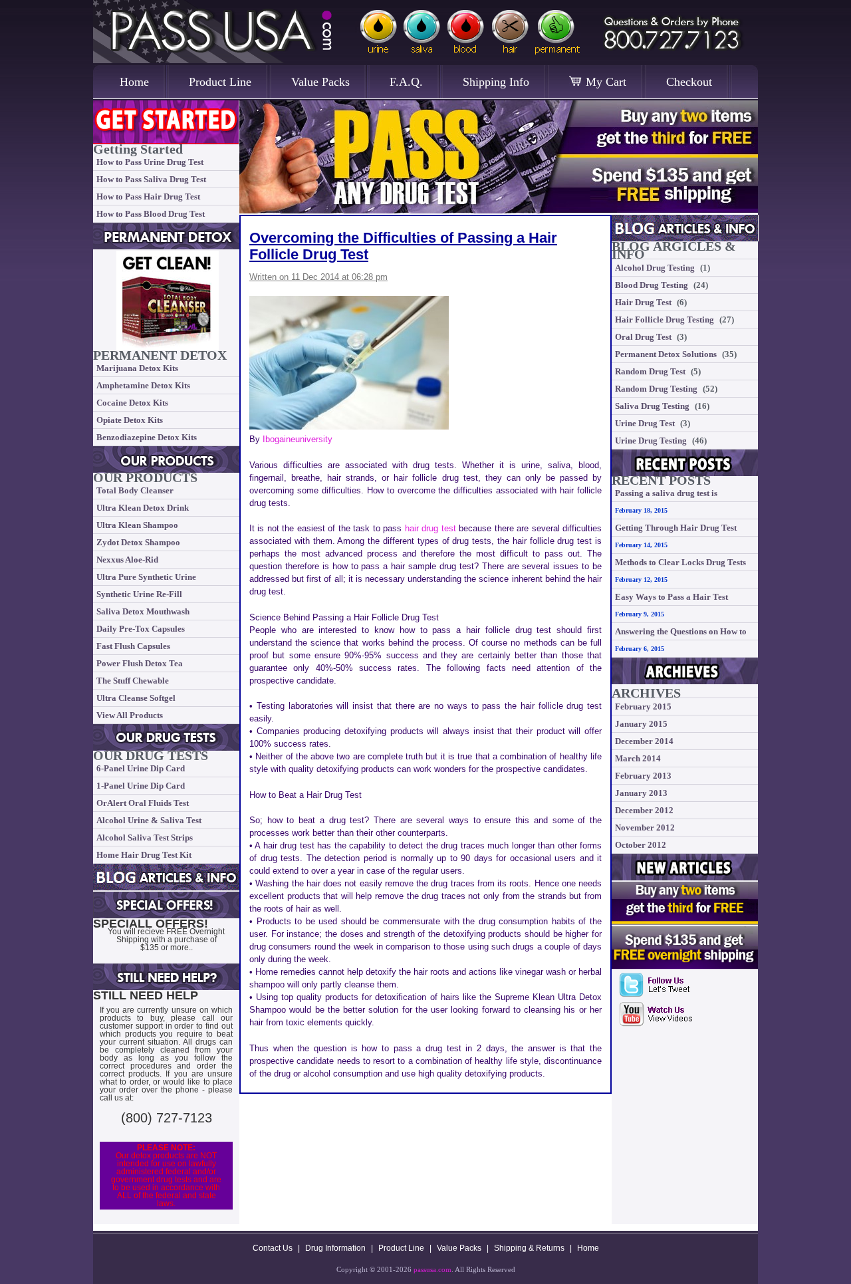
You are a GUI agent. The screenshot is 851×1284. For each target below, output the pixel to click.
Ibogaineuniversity (297, 439)
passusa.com (432, 1269)
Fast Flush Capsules (133, 646)
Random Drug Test (650, 371)
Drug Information (335, 1248)
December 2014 (644, 741)
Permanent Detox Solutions (666, 354)
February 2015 (643, 706)
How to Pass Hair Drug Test (148, 196)
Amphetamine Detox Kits (143, 385)
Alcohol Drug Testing (655, 268)
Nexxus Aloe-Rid (127, 560)
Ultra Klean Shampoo (137, 525)
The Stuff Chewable (132, 681)
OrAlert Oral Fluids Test (142, 803)
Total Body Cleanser (135, 490)
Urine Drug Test (645, 423)
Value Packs (320, 81)
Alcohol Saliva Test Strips (144, 837)
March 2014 (638, 758)
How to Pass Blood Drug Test (150, 214)
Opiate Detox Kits (129, 420)
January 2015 (641, 724)
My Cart (604, 81)
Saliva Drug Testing (652, 406)
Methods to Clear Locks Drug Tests (680, 562)
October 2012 (640, 845)
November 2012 (645, 828)
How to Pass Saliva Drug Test (151, 179)
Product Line (220, 81)
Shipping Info (496, 81)
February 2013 (643, 776)
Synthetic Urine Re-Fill (139, 594)
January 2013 (641, 793)
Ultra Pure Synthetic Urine (146, 577)
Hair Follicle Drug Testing (664, 319)
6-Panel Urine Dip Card (140, 768)
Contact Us (273, 1248)
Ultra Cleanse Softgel (136, 698)
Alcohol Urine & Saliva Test (148, 820)
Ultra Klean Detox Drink (142, 508)
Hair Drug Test (643, 302)
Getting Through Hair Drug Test (676, 528)
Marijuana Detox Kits (137, 368)
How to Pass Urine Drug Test (149, 162)
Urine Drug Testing (651, 441)
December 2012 (644, 810)
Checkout (689, 81)
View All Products (129, 715)
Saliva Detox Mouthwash (142, 611)
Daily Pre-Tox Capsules (140, 629)
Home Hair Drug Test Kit (143, 855)
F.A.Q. (406, 81)
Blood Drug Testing (651, 285)
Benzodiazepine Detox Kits (146, 437)
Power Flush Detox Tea (139, 663)
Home (134, 81)
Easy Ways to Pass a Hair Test (671, 597)
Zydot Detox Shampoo (138, 542)
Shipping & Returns (529, 1248)
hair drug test (430, 528)
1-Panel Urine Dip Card (140, 786)
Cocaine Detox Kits (132, 403)
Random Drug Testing (656, 389)
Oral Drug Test (643, 337)
